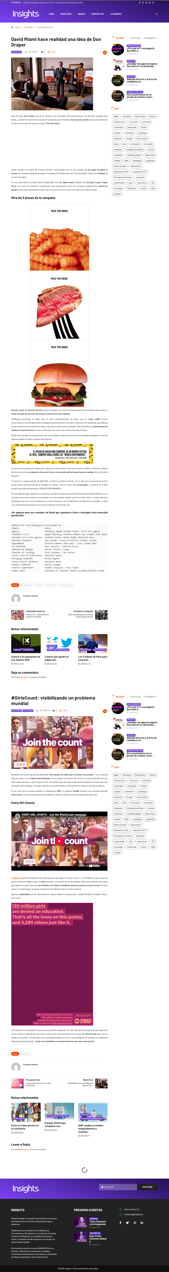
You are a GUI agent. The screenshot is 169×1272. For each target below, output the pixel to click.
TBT (153, 183)
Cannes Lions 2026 (135, 92)
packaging (137, 161)
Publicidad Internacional (58, 1118)
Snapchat (140, 177)
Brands (81, 14)
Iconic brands (142, 138)
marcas (151, 150)
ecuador (117, 133)
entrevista (129, 133)
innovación (135, 144)
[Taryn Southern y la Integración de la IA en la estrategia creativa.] (80, 1222)
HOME (51, 14)
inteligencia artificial (135, 150)
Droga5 (26, 1054)
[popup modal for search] (153, 14)
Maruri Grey (150, 155)
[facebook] (139, 3)
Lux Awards (116, 14)
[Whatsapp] (153, 3)
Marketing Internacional (24, 650)
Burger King (140, 116)
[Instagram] (146, 3)
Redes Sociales (120, 166)
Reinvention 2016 (121, 172)
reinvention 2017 (140, 172)
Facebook (118, 138)
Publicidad (29, 27)
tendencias (131, 188)
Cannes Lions (119, 122)
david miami (51, 585)
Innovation (148, 144)
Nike (126, 161)
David (39, 585)
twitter (143, 188)
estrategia (142, 133)
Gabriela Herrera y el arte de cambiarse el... (142, 80)
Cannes (152, 116)
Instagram (118, 150)
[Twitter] (143, 3)
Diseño (144, 127)
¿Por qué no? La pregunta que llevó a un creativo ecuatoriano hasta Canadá (51, 3)
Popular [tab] (135, 38)
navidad (117, 161)
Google (129, 138)
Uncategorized (66, 650)
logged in (26, 677)
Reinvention (97, 14)
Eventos (84, 650)
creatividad (27, 585)
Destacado (132, 127)
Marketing (18, 646)
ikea (124, 144)
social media (119, 183)
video (153, 188)
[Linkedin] (149, 3)
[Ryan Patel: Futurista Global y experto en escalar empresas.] (80, 1237)
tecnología (118, 188)
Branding (127, 116)
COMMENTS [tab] (150, 38)
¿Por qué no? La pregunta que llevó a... (140, 49)
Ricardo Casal (67, 585)
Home (17, 27)
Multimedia (16, 711)
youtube (117, 194)
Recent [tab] (120, 38)
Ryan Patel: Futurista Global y (97, 1239)
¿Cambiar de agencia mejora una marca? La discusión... (142, 65)
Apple (116, 116)
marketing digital (134, 155)
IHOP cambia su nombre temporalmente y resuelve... (57, 1128)
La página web (17, 878)
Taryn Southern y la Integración (97, 1223)
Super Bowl (142, 183)
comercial (146, 122)
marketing (118, 155)
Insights (131, 61)
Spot (131, 183)
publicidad (150, 161)
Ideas (116, 144)
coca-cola (133, 122)
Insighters (65, 14)
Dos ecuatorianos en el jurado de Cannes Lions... (140, 95)
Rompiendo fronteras (123, 177)
